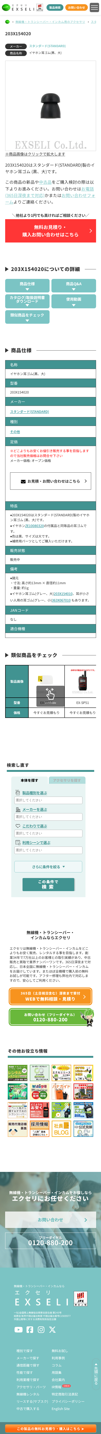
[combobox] (48, 800)
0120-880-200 (50, 1241)
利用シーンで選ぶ (36, 842)
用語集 (57, 1372)
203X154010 (63, 593)
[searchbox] (49, 800)
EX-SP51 (82, 702)
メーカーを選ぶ (34, 809)
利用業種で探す (27, 1379)
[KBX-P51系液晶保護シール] (83, 681)
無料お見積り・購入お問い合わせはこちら (50, 231)
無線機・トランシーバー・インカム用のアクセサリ (50, 22)
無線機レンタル (27, 1394)
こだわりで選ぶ (34, 825)
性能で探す (24, 1372)
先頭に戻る (96, 1375)
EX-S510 (46, 702)
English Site (61, 1408)
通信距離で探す (27, 1365)
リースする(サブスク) (32, 1401)
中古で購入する (27, 1408)
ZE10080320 (34, 525)
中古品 (45, 182)
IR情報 (56, 1387)
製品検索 (55, 7)
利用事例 (58, 1358)
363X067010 (61, 600)
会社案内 (58, 1379)
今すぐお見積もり (46, 712)
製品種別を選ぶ (34, 792)
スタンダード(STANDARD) (47, 46)
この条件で (48, 884)
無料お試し (60, 1350)
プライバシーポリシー (68, 1401)
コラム (57, 1365)
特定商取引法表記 (65, 1394)
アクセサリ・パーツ (31, 1387)
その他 (15, 431)
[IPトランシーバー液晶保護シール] (46, 681)
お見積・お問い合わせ (53, 481)
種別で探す (24, 1350)
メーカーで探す (27, 1358)
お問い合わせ (76, 7)
